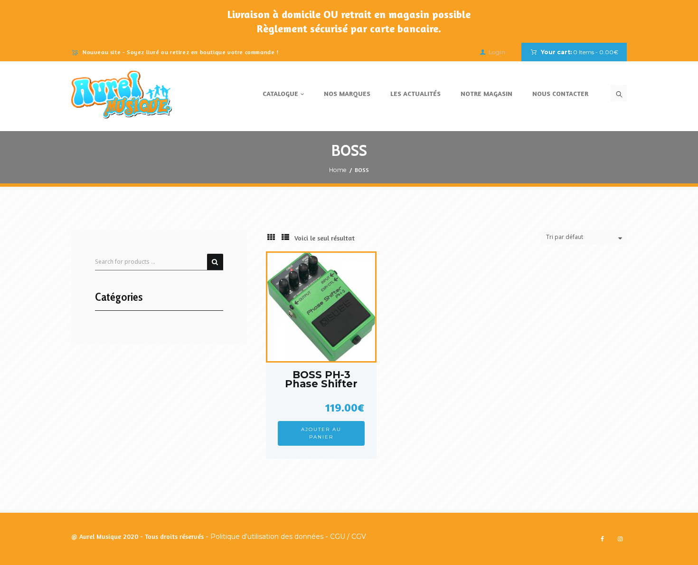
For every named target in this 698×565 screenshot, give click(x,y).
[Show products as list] (285, 237)
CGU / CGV (348, 536)
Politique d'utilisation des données (266, 536)
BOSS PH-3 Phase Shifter (321, 379)
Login (497, 52)
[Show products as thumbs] (271, 237)
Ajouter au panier (321, 433)
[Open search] (619, 93)
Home (338, 169)
